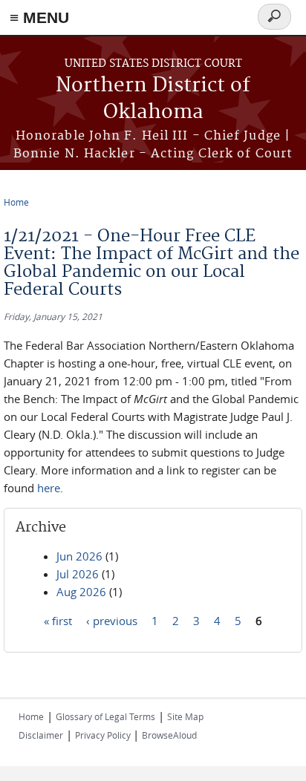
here (48, 487)
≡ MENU (39, 17)
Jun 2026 (79, 556)
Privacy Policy (104, 735)
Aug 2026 (81, 591)
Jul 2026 (77, 573)
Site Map (185, 716)
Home (16, 202)
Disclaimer (41, 735)
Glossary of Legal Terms (105, 716)
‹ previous (111, 620)
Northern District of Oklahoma (153, 99)
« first (58, 620)
